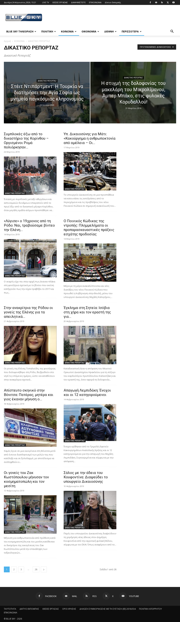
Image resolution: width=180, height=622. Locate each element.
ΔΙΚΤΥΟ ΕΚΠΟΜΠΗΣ (29, 608)
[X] (167, 2)
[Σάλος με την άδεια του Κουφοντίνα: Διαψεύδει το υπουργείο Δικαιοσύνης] (90, 510)
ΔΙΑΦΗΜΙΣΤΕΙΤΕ (78, 2)
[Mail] (156, 2)
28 (36, 569)
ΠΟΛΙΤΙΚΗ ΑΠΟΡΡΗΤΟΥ (150, 608)
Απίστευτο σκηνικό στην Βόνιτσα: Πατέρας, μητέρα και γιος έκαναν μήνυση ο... (28, 394)
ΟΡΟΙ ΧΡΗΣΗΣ (69, 608)
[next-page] (44, 569)
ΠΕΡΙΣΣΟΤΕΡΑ (130, 31)
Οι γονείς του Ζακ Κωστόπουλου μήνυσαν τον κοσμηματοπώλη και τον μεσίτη (26, 479)
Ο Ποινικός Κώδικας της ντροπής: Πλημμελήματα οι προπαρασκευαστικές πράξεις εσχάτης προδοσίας (89, 227)
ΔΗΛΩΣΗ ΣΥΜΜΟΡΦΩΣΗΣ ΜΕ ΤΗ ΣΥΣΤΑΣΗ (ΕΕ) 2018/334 (107, 608)
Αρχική (7, 41)
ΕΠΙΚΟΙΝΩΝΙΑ (95, 2)
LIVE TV (45, 2)
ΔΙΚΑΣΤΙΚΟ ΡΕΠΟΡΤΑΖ (47, 81)
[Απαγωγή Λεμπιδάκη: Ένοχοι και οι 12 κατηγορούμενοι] (90, 423)
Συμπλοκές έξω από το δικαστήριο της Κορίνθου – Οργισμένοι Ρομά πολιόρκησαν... (26, 140)
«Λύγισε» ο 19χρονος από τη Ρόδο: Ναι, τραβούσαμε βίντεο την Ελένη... (29, 225)
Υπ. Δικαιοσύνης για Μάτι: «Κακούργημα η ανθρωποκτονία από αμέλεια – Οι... (89, 138)
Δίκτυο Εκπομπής (113, 2)
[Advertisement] (112, 17)
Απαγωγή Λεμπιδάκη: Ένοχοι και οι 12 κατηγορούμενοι (87, 392)
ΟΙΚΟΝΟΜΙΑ (89, 31)
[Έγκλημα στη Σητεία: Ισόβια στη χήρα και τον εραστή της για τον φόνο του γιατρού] (90, 345)
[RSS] (162, 2)
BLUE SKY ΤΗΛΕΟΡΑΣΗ (19, 31)
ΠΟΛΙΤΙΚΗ (47, 31)
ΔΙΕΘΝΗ (109, 31)
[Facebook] (150, 2)
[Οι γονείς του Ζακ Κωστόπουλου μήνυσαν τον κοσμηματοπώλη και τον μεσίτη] (30, 514)
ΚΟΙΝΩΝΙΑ (67, 31)
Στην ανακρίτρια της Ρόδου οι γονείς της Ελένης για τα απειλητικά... (28, 312)
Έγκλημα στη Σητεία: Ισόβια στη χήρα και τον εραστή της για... (87, 312)
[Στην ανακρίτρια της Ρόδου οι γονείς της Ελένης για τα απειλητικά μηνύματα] (30, 345)
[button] (172, 31)
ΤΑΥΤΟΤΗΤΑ (10, 608)
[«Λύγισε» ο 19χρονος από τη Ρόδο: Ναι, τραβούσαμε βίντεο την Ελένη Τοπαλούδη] (30, 258)
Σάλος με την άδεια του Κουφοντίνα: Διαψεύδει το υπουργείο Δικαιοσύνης (86, 477)
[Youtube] (173, 2)
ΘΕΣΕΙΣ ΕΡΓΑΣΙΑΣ (60, 2)
